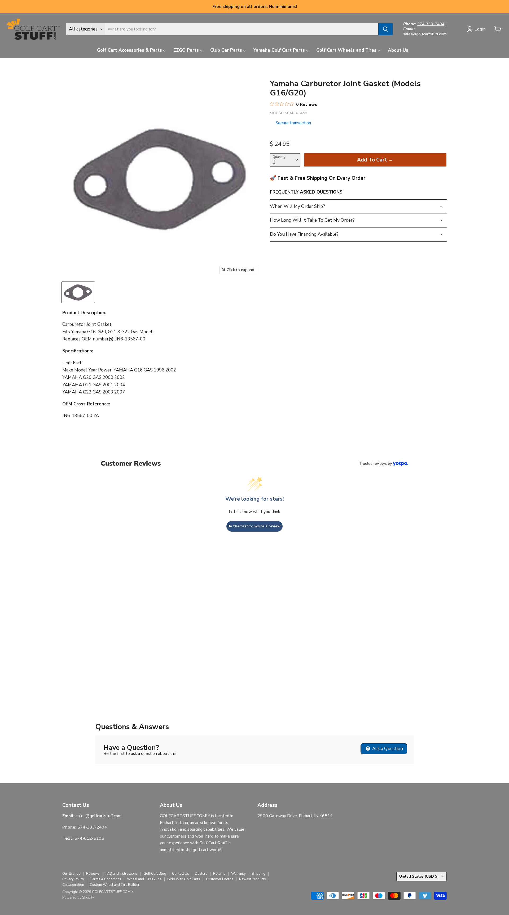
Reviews (93, 873)
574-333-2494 (430, 24)
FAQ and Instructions (122, 873)
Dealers (201, 873)
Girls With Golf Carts (183, 879)
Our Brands (71, 873)
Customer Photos (219, 879)
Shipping (258, 873)
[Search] (385, 29)
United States (419, 876)
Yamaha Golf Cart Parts (279, 50)
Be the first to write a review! (254, 526)
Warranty (238, 873)
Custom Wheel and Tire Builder (114, 884)
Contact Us (180, 873)
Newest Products (252, 879)
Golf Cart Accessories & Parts (130, 50)
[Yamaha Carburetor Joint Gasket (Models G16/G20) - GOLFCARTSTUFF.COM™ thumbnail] (78, 292)
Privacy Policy (73, 879)
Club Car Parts (226, 50)
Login (480, 29)
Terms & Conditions (105, 879)
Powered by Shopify (78, 897)
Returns (219, 873)
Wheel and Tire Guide (144, 879)
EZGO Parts (186, 50)
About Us (398, 50)
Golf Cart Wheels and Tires (347, 50)
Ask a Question (387, 749)
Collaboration (73, 884)
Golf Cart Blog (154, 873)
